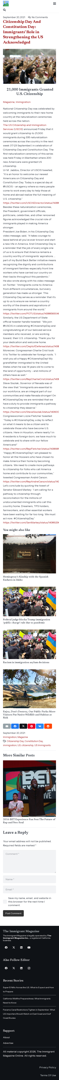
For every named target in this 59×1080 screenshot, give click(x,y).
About (6, 1037)
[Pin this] (31, 726)
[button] (54, 3)
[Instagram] (29, 968)
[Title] (6, 3)
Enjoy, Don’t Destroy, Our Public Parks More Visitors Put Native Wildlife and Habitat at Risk (29, 714)
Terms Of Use (48, 1075)
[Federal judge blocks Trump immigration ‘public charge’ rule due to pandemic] (29, 601)
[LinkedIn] (21, 947)
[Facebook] (6, 947)
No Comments (40, 17)
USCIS (18, 129)
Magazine (8, 102)
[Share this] (15, 726)
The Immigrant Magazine (21, 931)
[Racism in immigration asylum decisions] (29, 644)
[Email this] (7, 726)
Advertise (8, 1043)
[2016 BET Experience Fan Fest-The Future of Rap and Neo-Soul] (29, 788)
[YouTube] (29, 947)
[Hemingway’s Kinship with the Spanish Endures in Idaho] (29, 553)
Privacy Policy (47, 1067)
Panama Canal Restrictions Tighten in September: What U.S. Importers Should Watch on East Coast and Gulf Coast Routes (29, 1013)
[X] (14, 947)
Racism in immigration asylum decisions (26, 662)
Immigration (23, 102)
